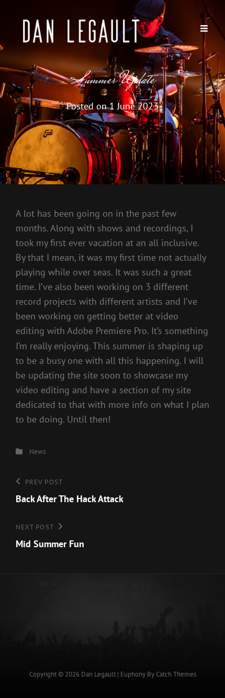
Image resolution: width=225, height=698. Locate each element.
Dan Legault (98, 674)
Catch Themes (176, 674)
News (37, 451)
